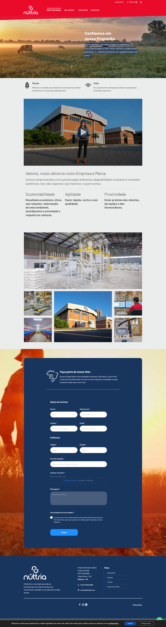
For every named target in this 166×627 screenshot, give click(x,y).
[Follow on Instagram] (129, 2)
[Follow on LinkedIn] (136, 2)
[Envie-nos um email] (132, 2)
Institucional (54, 10)
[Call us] (134, 2)
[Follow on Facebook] (127, 2)
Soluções (69, 10)
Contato (95, 10)
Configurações (145, 623)
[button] (141, 2)
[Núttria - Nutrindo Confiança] (33, 10)
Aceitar (130, 623)
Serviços (83, 10)
